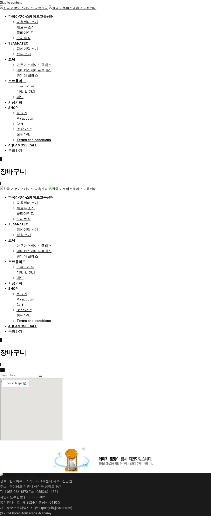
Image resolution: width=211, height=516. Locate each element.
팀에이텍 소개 (27, 49)
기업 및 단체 (26, 92)
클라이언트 (25, 33)
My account (25, 118)
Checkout (24, 129)
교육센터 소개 (27, 22)
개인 (19, 97)
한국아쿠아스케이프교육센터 (31, 16)
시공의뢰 (15, 102)
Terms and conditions (33, 140)
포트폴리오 (17, 81)
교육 (11, 59)
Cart (19, 124)
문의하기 (15, 150)
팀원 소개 (23, 54)
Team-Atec (18, 43)
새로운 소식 (25, 27)
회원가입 (23, 134)
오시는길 (23, 38)
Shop (13, 108)
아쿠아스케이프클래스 (34, 65)
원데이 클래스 (27, 75)
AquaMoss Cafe (22, 145)
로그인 (21, 113)
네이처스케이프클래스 (34, 70)
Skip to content (11, 3)
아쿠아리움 (25, 86)
